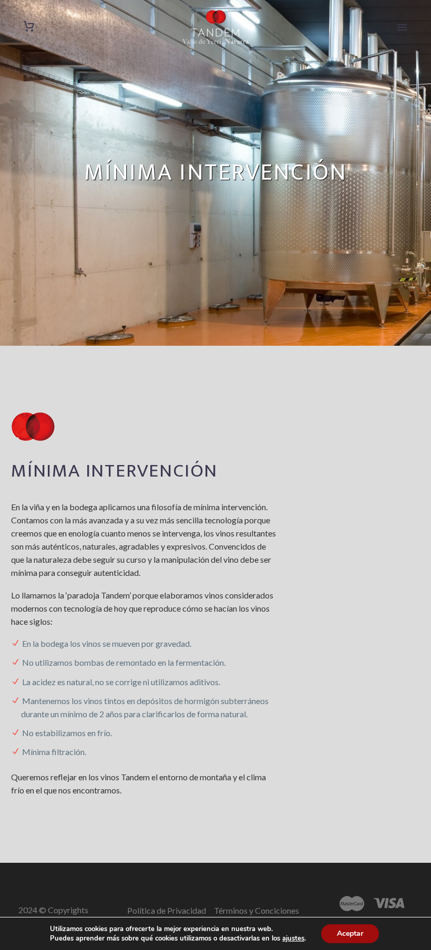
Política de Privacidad (166, 910)
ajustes (293, 938)
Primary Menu (402, 27)
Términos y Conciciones (257, 910)
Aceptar (350, 933)
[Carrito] (28, 26)
